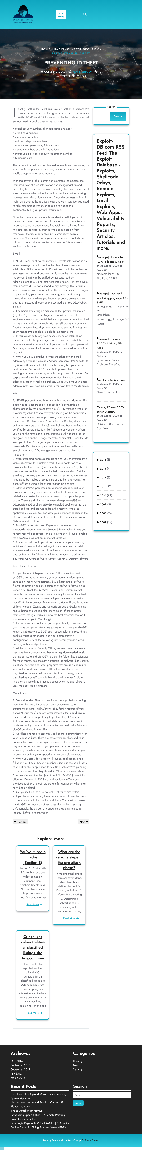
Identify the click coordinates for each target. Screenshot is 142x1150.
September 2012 (20, 1069)
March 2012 (18, 1078)
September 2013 (20, 1065)
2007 (103, 522)
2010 (103, 495)
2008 (103, 513)
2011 (103, 486)
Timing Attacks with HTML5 (26, 1111)
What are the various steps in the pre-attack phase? (69, 860)
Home (46, 49)
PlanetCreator (82, 72)
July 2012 (16, 1074)
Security (91, 49)
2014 (103, 460)
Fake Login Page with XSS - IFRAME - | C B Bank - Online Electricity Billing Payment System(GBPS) (40, 1125)
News (76, 49)
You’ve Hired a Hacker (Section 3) (33, 857)
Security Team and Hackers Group (71, 1140)
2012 (103, 477)
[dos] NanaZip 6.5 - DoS (111, 380)
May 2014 (17, 1061)
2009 (103, 504)
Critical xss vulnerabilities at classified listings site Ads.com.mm (33, 947)
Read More (33, 904)
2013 (103, 469)
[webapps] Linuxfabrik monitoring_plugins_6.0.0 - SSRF (112, 298)
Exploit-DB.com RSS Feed (111, 147)
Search (111, 107)
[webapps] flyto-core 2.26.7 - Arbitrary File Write (109, 343)
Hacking (62, 49)
